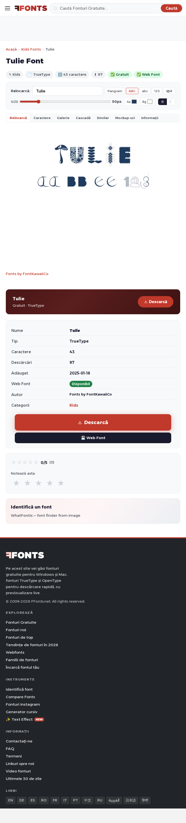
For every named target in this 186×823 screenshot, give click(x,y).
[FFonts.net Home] (31, 8)
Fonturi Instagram (23, 704)
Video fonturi (18, 771)
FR (55, 800)
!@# (169, 91)
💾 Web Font (93, 437)
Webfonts (15, 652)
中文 (87, 800)
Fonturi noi (16, 630)
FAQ (10, 748)
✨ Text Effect (24, 719)
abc (145, 91)
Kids (74, 405)
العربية (114, 800)
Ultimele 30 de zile (24, 778)
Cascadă (83, 118)
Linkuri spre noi (20, 763)
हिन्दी (145, 800)
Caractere (42, 118)
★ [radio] (16, 483)
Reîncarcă (18, 118)
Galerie (63, 118)
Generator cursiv (21, 712)
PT (75, 800)
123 (157, 91)
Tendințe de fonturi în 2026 (32, 645)
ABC (132, 91)
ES (33, 800)
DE (21, 800)
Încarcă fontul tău (22, 667)
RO (43, 800)
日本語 (131, 800)
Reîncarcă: (20, 91)
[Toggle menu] (7, 8)
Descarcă (158, 301)
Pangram (115, 91)
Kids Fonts (31, 49)
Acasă (11, 49)
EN (10, 800)
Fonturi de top (19, 637)
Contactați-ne (19, 741)
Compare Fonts (20, 697)
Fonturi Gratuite (21, 622)
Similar (103, 118)
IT (65, 800)
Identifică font (19, 689)
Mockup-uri (125, 118)
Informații (149, 118)
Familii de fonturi (22, 660)
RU (99, 800)
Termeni (14, 756)
